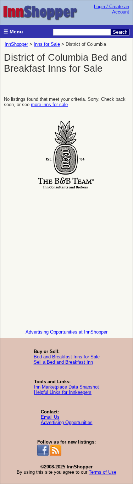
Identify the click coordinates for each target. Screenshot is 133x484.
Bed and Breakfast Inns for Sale (67, 356)
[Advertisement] (66, 257)
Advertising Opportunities (67, 422)
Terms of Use (102, 472)
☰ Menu (13, 31)
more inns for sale (49, 104)
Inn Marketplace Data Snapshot (66, 387)
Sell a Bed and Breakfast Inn (63, 362)
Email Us (50, 417)
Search (120, 32)
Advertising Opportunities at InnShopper (66, 332)
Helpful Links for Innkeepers (63, 392)
